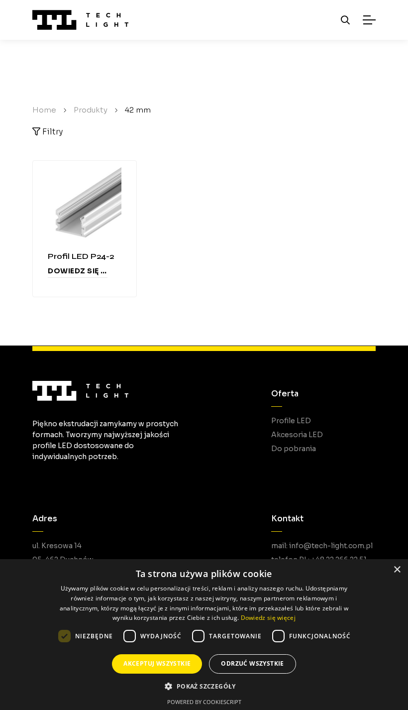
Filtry (51, 131)
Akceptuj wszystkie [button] (157, 663)
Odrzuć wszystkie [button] (252, 663)
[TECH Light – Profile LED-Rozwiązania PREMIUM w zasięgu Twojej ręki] (80, 20)
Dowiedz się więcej (77, 270)
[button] (203, 686)
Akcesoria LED (297, 434)
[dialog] (204, 634)
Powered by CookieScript (204, 702)
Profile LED (291, 420)
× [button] (397, 570)
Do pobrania (293, 448)
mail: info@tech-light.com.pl (322, 545)
